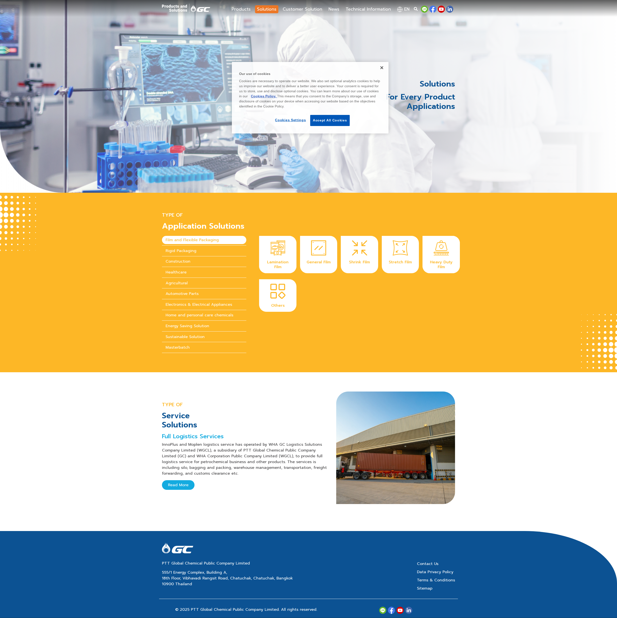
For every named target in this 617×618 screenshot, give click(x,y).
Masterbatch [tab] (178, 347)
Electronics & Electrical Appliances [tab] (199, 304)
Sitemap (424, 588)
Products (241, 9)
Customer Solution (302, 9)
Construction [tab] (178, 261)
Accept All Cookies (330, 120)
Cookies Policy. (264, 96)
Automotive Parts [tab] (182, 294)
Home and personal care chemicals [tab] (199, 315)
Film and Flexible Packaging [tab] (192, 240)
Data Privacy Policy (435, 572)
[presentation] (204, 240)
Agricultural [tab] (177, 283)
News (334, 9)
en (405, 9)
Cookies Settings (290, 120)
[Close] (381, 67)
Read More (178, 485)
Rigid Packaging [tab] (181, 251)
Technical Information (368, 9)
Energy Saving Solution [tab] (187, 326)
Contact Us (427, 564)
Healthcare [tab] (176, 272)
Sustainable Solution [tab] (185, 337)
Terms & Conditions (436, 580)
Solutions (266, 9)
